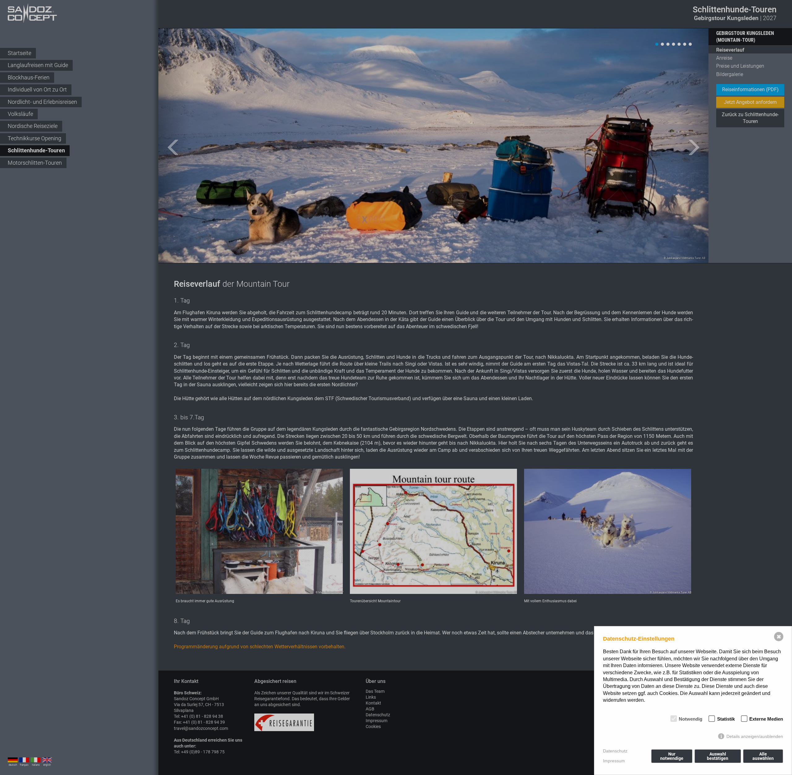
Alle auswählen (763, 756)
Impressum (614, 760)
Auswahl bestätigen (717, 756)
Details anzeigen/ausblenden (754, 736)
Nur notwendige (671, 756)
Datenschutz (615, 750)
